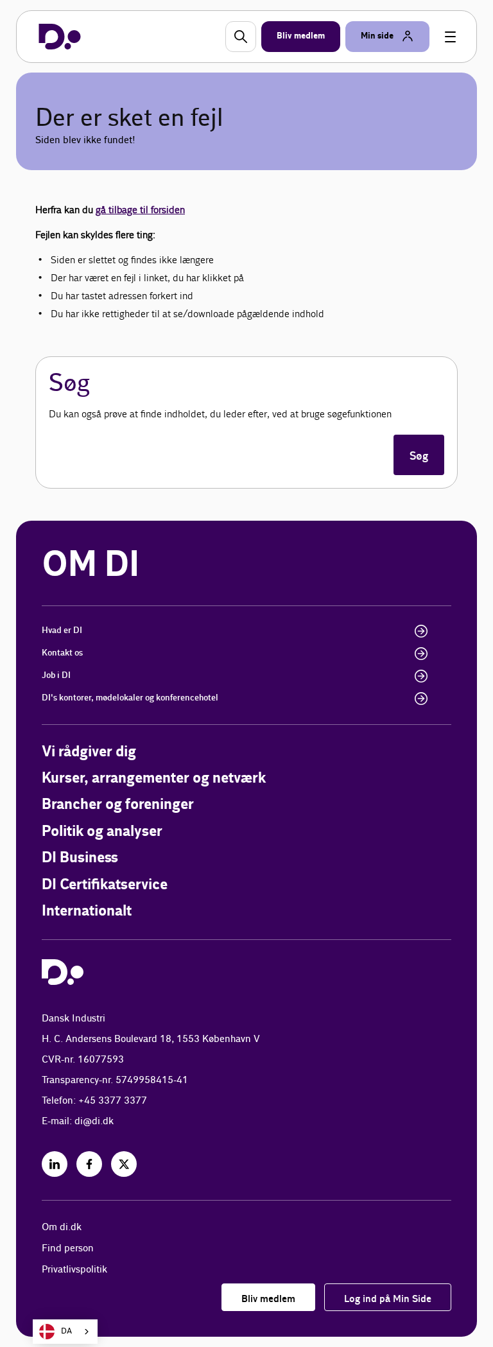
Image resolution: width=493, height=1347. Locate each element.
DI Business (80, 858)
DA (66, 1331)
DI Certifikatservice (105, 885)
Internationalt (87, 911)
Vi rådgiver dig (89, 752)
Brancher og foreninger (118, 804)
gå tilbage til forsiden (140, 210)
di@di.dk (94, 1121)
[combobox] (65, 1331)
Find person (68, 1248)
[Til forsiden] (59, 36)
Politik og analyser (102, 831)
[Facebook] (89, 1164)
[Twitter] (124, 1164)
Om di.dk (62, 1227)
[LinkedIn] (54, 1164)
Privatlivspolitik (74, 1270)
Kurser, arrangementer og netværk (154, 778)
